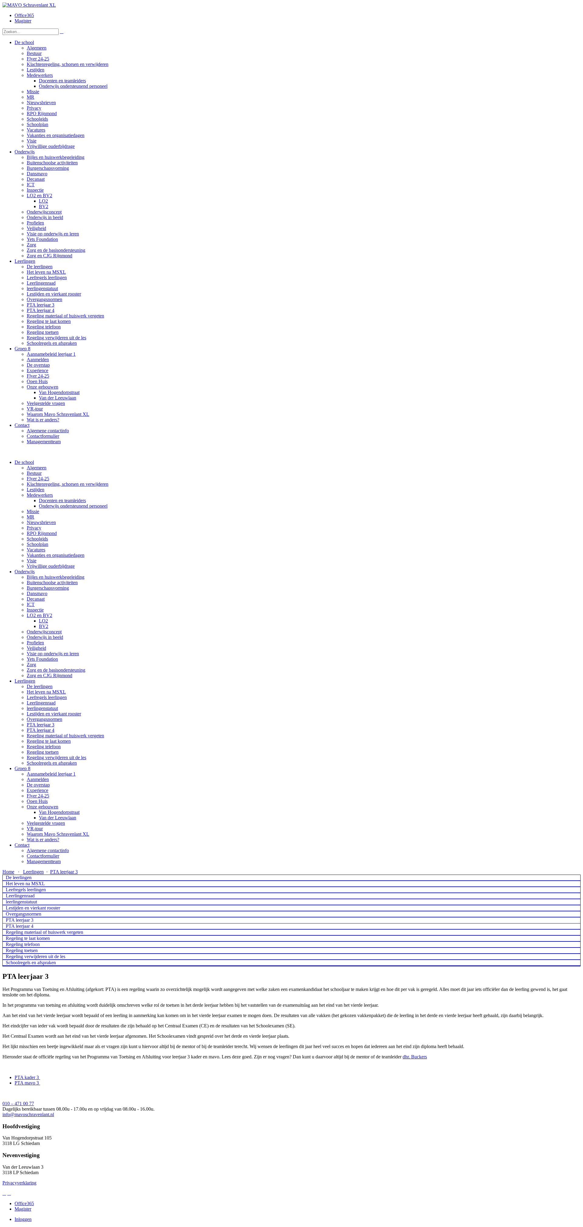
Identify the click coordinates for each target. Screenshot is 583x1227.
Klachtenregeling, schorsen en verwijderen (67, 484)
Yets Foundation (42, 659)
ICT (31, 604)
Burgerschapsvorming (48, 588)
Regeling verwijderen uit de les (56, 757)
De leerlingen (40, 686)
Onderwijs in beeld (45, 637)
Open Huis (37, 801)
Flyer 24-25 (38, 478)
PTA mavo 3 (27, 1082)
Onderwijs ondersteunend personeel (73, 506)
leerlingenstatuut (42, 708)
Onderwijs (25, 571)
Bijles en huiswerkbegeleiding (55, 577)
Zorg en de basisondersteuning (56, 670)
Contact (22, 845)
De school (24, 462)
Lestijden (35, 489)
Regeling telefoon (44, 746)
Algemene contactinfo (48, 850)
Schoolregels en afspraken (52, 763)
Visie (31, 560)
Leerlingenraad (41, 702)
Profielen (35, 642)
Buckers (419, 1056)
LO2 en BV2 (39, 615)
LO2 (43, 620)
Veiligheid (36, 648)
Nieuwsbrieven (41, 522)
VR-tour (35, 828)
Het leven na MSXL (46, 691)
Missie (33, 511)
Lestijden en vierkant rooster (54, 713)
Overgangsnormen (44, 719)
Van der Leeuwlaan (57, 817)
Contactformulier (43, 856)
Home (8, 871)
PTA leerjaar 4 (40, 730)
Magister (23, 20)
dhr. (407, 1056)
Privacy (34, 527)
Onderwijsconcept (44, 631)
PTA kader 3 (27, 1077)
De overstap (38, 784)
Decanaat (36, 599)
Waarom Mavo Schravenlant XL (58, 834)
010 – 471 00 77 (18, 1103)
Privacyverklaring (19, 1182)
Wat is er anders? (43, 839)
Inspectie (35, 609)
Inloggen (23, 1219)
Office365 (24, 15)
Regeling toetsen (43, 752)
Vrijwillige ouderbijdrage (51, 566)
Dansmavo (37, 593)
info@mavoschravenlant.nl (28, 1114)
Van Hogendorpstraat (59, 812)
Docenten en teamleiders (62, 500)
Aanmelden (38, 779)
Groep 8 (22, 768)
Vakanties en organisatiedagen (55, 555)
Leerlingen (25, 681)
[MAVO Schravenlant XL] (29, 5)
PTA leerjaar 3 (40, 724)
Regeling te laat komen (49, 741)
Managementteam (44, 861)
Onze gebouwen (42, 806)
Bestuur (34, 473)
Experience (37, 790)
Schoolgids (37, 538)
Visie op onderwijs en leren (53, 653)
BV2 (43, 626)
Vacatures (36, 549)
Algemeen (36, 467)
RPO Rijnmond (42, 533)
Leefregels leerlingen (47, 697)
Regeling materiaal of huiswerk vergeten (65, 735)
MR (30, 516)
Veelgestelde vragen (46, 823)
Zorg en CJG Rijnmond (49, 675)
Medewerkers (40, 495)
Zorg (31, 664)
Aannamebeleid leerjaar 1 (51, 773)
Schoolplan (37, 544)
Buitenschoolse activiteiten (52, 582)
